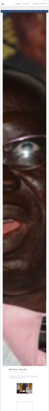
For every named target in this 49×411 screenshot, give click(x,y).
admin (10, 372)
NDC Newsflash (22, 372)
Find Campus (35, 4)
